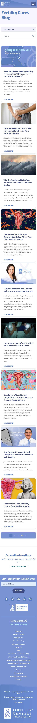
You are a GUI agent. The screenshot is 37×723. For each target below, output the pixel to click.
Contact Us (18, 647)
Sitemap (18, 679)
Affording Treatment (18, 644)
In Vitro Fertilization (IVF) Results (18, 657)
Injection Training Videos (19, 667)
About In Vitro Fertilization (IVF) (18, 654)
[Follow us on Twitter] (12, 599)
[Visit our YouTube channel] (18, 599)
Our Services (18, 638)
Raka (20, 702)
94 (22, 535)
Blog (18, 650)
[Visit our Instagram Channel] (30, 599)
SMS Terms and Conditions (18, 676)
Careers (18, 670)
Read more (8, 99)
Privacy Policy (18, 673)
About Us (18, 631)
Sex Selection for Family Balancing (18, 663)
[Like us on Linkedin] (24, 599)
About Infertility (18, 641)
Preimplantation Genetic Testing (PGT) (18, 660)
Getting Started (18, 634)
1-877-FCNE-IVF (18, 624)
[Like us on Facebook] (7, 599)
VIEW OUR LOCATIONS (18, 566)
